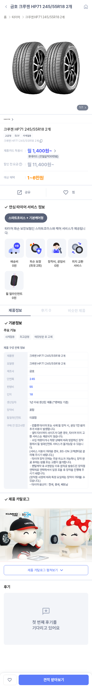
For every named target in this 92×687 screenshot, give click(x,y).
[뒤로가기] (6, 6)
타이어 (16, 17)
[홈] (86, 6)
